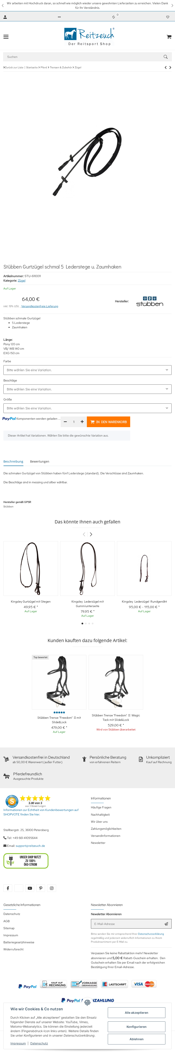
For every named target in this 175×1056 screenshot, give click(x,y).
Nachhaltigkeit (100, 814)
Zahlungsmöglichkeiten (106, 829)
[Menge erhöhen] (82, 421)
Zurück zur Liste (14, 67)
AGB (6, 921)
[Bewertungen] (59, 712)
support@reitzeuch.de (30, 846)
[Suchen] (167, 57)
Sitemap (9, 928)
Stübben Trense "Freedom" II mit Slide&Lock (59, 719)
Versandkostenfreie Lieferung (39, 306)
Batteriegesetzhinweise (18, 942)
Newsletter (98, 843)
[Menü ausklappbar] (6, 36)
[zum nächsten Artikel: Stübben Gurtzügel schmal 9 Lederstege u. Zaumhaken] (165, 67)
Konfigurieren (137, 1026)
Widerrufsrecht (13, 949)
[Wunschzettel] (167, 17)
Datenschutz (39, 1043)
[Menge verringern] (65, 421)
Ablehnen (137, 1039)
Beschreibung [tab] (13, 461)
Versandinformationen (105, 836)
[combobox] (87, 370)
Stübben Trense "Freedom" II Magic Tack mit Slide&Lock (116, 717)
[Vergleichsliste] (113, 17)
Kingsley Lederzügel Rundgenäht (144, 601)
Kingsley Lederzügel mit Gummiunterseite (87, 603)
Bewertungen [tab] (39, 461)
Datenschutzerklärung (151, 934)
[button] (3, 5)
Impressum (18, 1043)
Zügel (21, 280)
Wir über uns (99, 822)
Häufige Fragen (101, 807)
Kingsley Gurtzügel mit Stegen (31, 601)
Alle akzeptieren (136, 1012)
